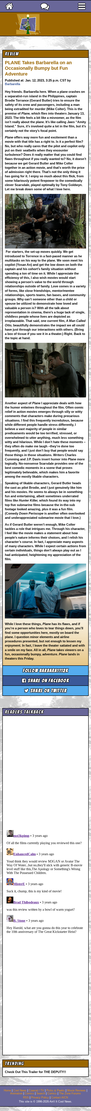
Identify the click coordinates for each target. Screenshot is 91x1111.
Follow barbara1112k (45, 670)
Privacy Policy (40, 1097)
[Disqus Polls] (45, 771)
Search (40, 1093)
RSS (26, 1097)
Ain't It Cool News (53, 24)
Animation (16, 1093)
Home (7, 1090)
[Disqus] (45, 881)
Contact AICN (59, 1097)
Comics (29, 1093)
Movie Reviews (76, 1090)
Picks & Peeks (55, 1090)
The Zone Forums (70, 1093)
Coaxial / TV (36, 1090)
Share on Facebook (47, 680)
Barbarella (12, 84)
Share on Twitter (48, 690)
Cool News (19, 1090)
